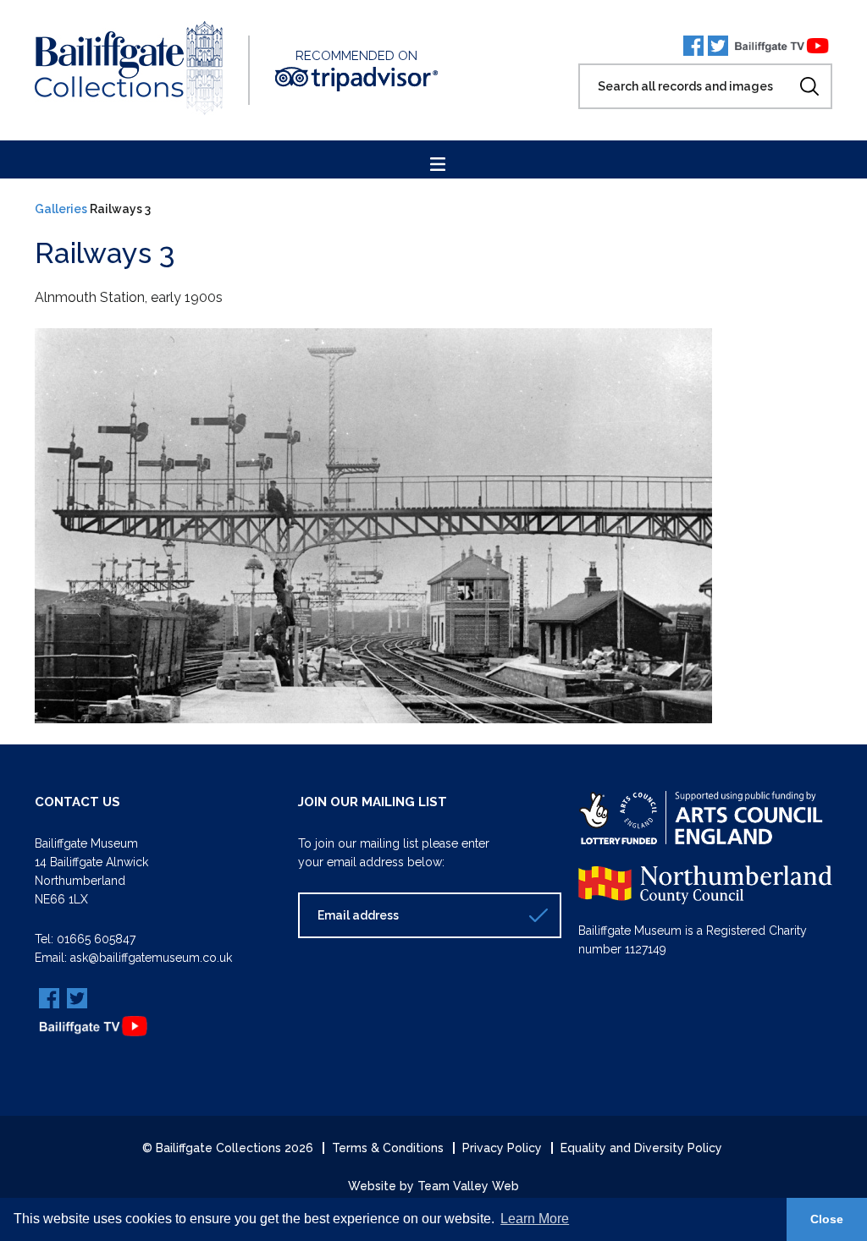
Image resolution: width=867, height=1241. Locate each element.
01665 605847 (96, 939)
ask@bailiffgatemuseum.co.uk (151, 957)
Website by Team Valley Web (433, 1186)
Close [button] (826, 1219)
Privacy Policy (502, 1148)
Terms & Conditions (388, 1148)
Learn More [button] (534, 1218)
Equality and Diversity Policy (641, 1148)
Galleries (61, 209)
